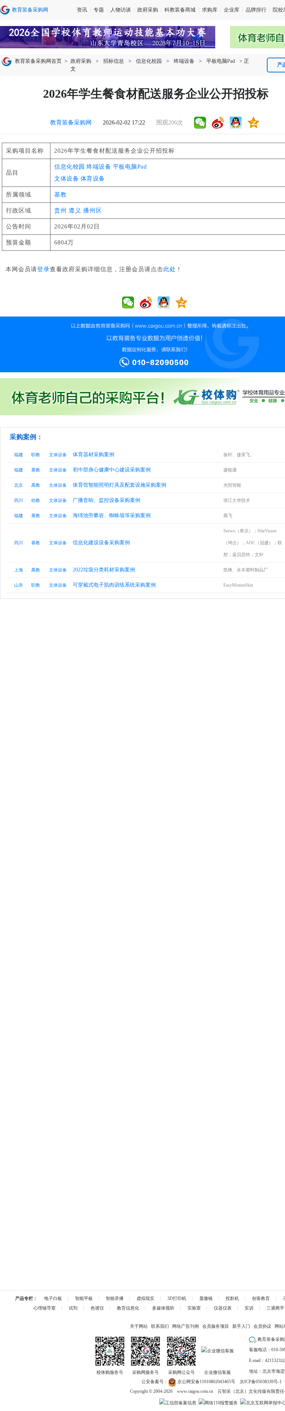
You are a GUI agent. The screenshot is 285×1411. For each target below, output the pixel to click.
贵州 (60, 210)
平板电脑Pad (220, 61)
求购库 (209, 10)
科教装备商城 (180, 10)
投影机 (232, 1298)
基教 (60, 194)
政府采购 (147, 10)
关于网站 (139, 1326)
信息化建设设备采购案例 (101, 542)
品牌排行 (256, 10)
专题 (99, 10)
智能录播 (115, 1298)
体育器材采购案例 (93, 454)
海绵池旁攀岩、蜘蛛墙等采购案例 (112, 515)
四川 (18, 500)
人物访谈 (120, 10)
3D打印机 (176, 1298)
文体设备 (66, 178)
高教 (35, 485)
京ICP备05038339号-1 (261, 1381)
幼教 (35, 500)
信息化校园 (149, 61)
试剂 (73, 1308)
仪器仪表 (223, 1308)
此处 (169, 269)
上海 (18, 569)
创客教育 (261, 1298)
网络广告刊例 (185, 1326)
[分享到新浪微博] (218, 123)
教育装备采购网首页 (38, 61)
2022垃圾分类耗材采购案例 (104, 569)
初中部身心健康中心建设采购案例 (112, 470)
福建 (18, 454)
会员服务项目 (215, 1326)
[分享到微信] (200, 123)
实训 (249, 1308)
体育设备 (93, 178)
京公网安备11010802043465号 (205, 1381)
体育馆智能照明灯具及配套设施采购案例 (119, 485)
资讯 (82, 10)
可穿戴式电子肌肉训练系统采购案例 (114, 585)
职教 (35, 454)
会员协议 (262, 1326)
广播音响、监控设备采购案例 (106, 500)
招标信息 (113, 61)
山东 (18, 585)
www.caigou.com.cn (195, 1391)
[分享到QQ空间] (253, 123)
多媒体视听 (163, 1308)
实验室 (194, 1308)
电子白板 (53, 1298)
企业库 (231, 10)
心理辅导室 (44, 1308)
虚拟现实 (145, 1298)
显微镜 (206, 1298)
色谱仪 (97, 1308)
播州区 (92, 210)
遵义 (75, 210)
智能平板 (84, 1298)
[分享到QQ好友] (236, 123)
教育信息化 (128, 1308)
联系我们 (160, 1326)
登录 (43, 269)
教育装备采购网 (71, 122)
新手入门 (241, 1326)
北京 (18, 485)
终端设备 (184, 61)
